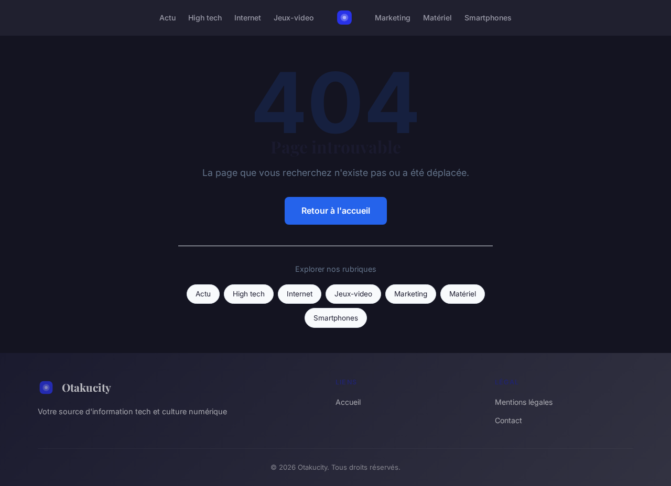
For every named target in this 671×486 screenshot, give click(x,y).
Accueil (348, 401)
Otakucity (86, 387)
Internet (247, 17)
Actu (167, 17)
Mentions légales (524, 401)
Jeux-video (294, 17)
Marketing (392, 17)
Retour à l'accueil (335, 210)
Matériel (437, 17)
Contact (508, 420)
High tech (205, 17)
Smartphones (488, 17)
